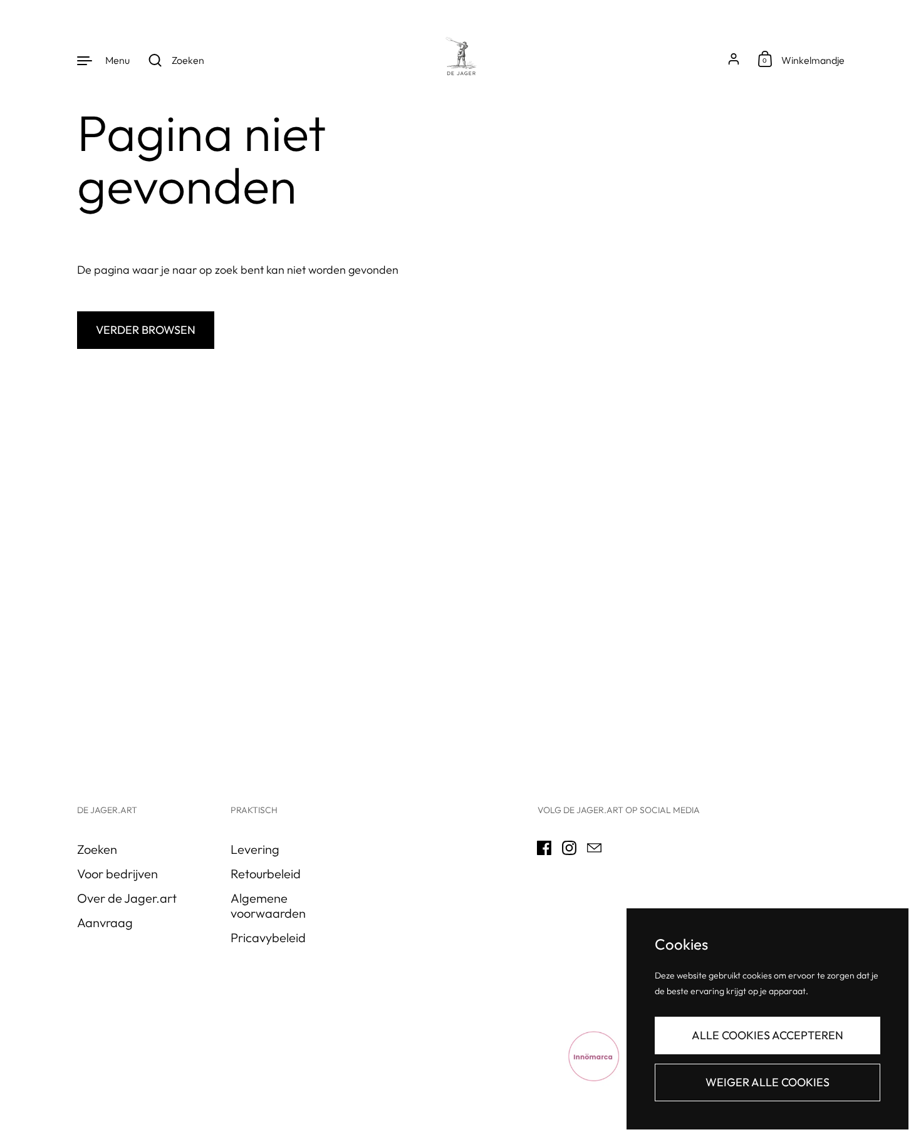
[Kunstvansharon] (460, 59)
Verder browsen (145, 330)
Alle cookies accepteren (767, 1035)
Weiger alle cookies (767, 1082)
